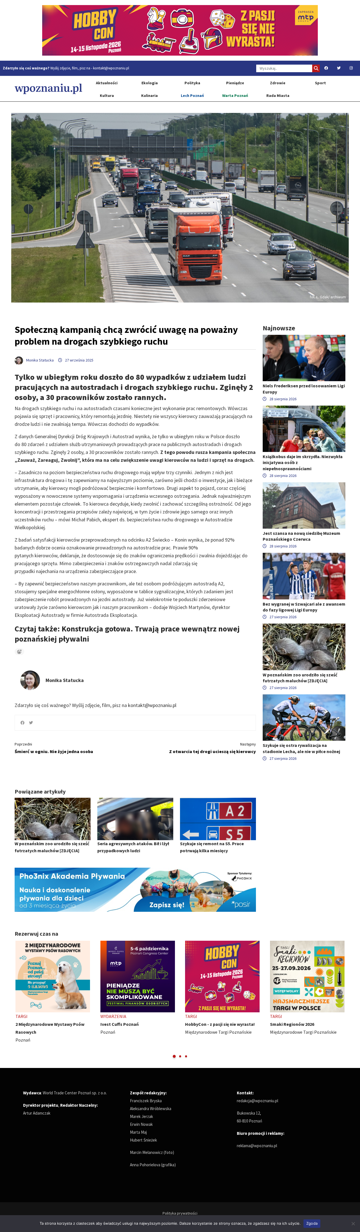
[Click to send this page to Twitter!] (31, 722)
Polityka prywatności (180, 1213)
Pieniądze (235, 82)
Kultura (107, 95)
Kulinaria (149, 95)
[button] (174, 1056)
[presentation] (19, 1000)
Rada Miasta (277, 95)
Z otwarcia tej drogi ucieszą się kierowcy (212, 748)
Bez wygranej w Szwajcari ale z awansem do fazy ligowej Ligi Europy (304, 607)
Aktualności (107, 82)
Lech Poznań (192, 95)
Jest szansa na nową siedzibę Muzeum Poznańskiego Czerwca (301, 536)
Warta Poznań (235, 95)
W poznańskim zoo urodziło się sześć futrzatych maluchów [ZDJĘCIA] (300, 677)
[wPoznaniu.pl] (48, 88)
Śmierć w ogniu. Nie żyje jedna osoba (54, 748)
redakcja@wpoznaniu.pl (257, 1100)
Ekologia (149, 82)
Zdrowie (277, 82)
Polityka (192, 82)
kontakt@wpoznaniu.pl (111, 68)
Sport (320, 82)
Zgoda (312, 1223)
